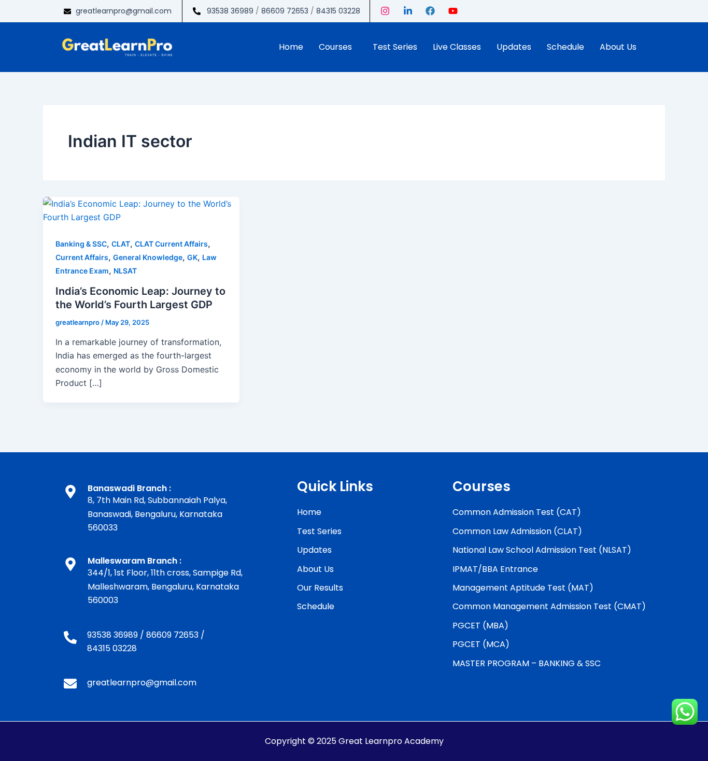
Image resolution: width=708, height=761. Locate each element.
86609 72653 (284, 11)
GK (192, 257)
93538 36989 (230, 11)
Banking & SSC (81, 243)
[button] (338, 47)
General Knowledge (147, 257)
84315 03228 (338, 11)
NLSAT (125, 270)
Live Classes (457, 47)
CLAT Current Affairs (171, 243)
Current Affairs (81, 257)
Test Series (395, 47)
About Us (618, 47)
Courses (335, 47)
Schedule (565, 47)
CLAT (120, 243)
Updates (514, 47)
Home (291, 47)
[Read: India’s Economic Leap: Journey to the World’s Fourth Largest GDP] (141, 210)
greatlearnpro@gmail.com (124, 11)
